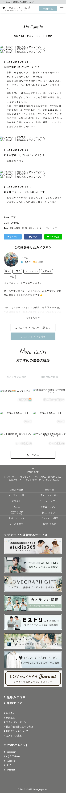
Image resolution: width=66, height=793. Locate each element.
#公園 (24, 228)
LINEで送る (54, 237)
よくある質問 (16, 524)
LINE (8, 765)
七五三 (16, 507)
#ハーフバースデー (49, 228)
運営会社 (10, 713)
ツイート (14, 237)
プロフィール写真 (49, 518)
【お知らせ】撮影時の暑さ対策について (18, 2)
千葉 (13, 217)
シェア (34, 237)
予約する (48, 8)
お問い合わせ (49, 524)
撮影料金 (49, 490)
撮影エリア (15, 703)
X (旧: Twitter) (13, 756)
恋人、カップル (49, 513)
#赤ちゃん (34, 228)
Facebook (11, 760)
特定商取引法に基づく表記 (19, 726)
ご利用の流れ (16, 490)
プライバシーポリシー (17, 722)
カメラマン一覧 (16, 495)
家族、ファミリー (49, 495)
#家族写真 (15, 228)
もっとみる (33, 455)
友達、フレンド (16, 518)
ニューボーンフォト (49, 501)
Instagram (11, 752)
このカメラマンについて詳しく (33, 327)
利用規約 (10, 717)
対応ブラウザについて (17, 731)
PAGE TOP (33, 472)
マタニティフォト (49, 507)
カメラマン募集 (14, 735)
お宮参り (16, 501)
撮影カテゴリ (16, 697)
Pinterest (10, 769)
